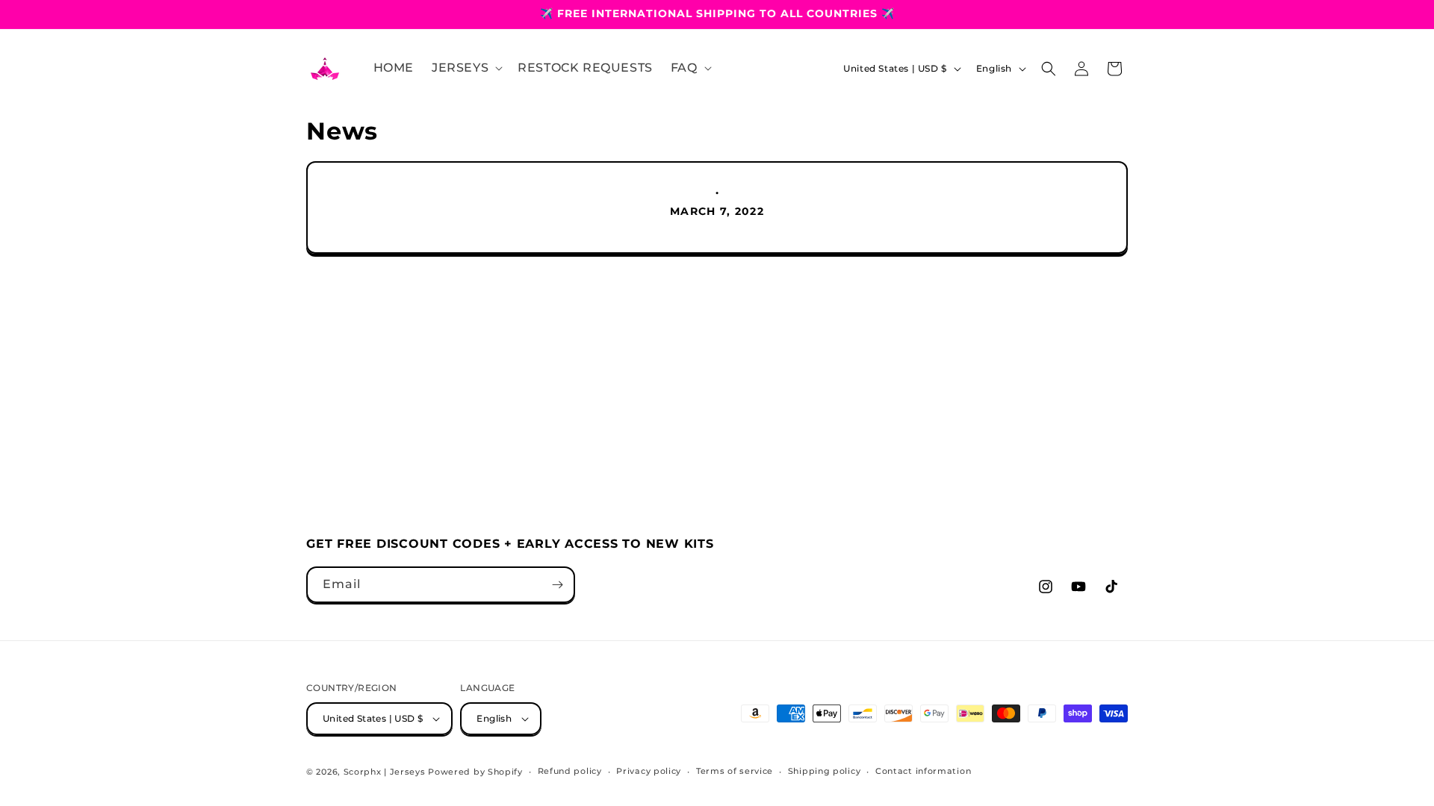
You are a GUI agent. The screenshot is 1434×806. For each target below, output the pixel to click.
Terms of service (734, 771)
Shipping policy (824, 771)
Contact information (923, 771)
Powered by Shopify (475, 771)
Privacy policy (648, 771)
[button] (466, 68)
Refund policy (570, 771)
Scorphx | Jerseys (385, 771)
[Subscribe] (557, 584)
